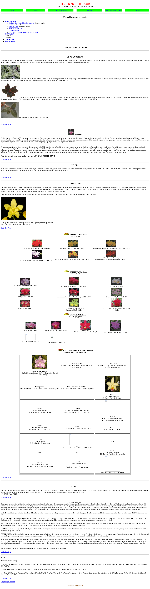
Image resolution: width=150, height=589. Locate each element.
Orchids (89, 10)
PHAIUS (12, 25)
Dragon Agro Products (8, 582)
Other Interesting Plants (113, 10)
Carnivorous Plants (61, 10)
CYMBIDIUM (14, 30)
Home (12, 10)
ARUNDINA (13, 27)
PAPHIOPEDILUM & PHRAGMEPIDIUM (23, 32)
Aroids (35, 10)
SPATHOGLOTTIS (15, 28)
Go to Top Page (6, 124)
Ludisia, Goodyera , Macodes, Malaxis (21, 23)
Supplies (137, 10)
